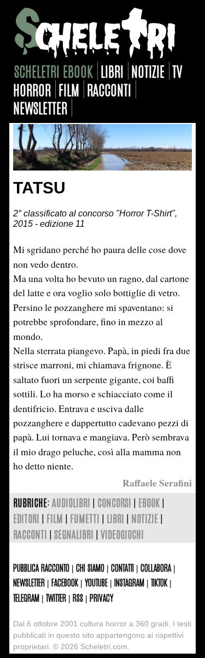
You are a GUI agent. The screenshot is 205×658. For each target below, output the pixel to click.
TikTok (159, 582)
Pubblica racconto (41, 567)
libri (112, 71)
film (68, 89)
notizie (148, 71)
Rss (78, 597)
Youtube (96, 582)
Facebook (64, 582)
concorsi (114, 502)
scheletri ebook (53, 71)
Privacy (101, 597)
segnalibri (73, 533)
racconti (109, 89)
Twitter (56, 597)
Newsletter (29, 582)
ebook (149, 502)
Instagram (129, 582)
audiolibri (71, 502)
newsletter (40, 107)
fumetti (84, 518)
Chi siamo (90, 567)
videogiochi (122, 533)
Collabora (155, 567)
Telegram (26, 597)
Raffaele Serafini (157, 482)
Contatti (122, 567)
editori (26, 518)
